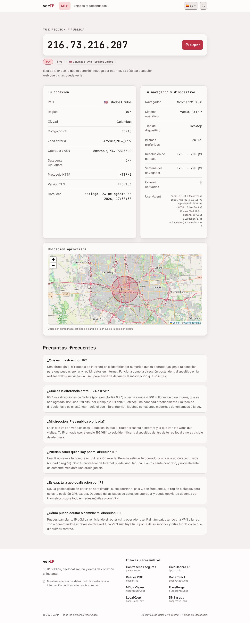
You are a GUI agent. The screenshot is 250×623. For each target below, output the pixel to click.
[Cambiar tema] (203, 6)
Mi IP (64, 6)
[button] (53, 260)
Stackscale (201, 614)
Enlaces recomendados (90, 6)
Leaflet (176, 322)
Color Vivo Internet (168, 614)
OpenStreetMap (192, 322)
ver (48, 5)
